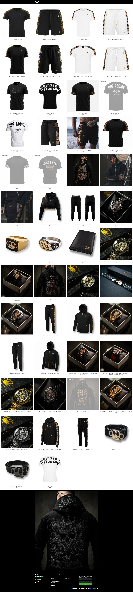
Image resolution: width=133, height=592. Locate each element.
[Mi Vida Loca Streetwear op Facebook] (38, 581)
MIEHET (66, 576)
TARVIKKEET (67, 578)
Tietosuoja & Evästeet (54, 579)
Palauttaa (52, 578)
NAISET (66, 579)
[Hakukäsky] (90, 2)
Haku (52, 576)
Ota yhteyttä (53, 585)
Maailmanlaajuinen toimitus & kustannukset (56, 582)
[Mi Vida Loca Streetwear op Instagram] (35, 582)
